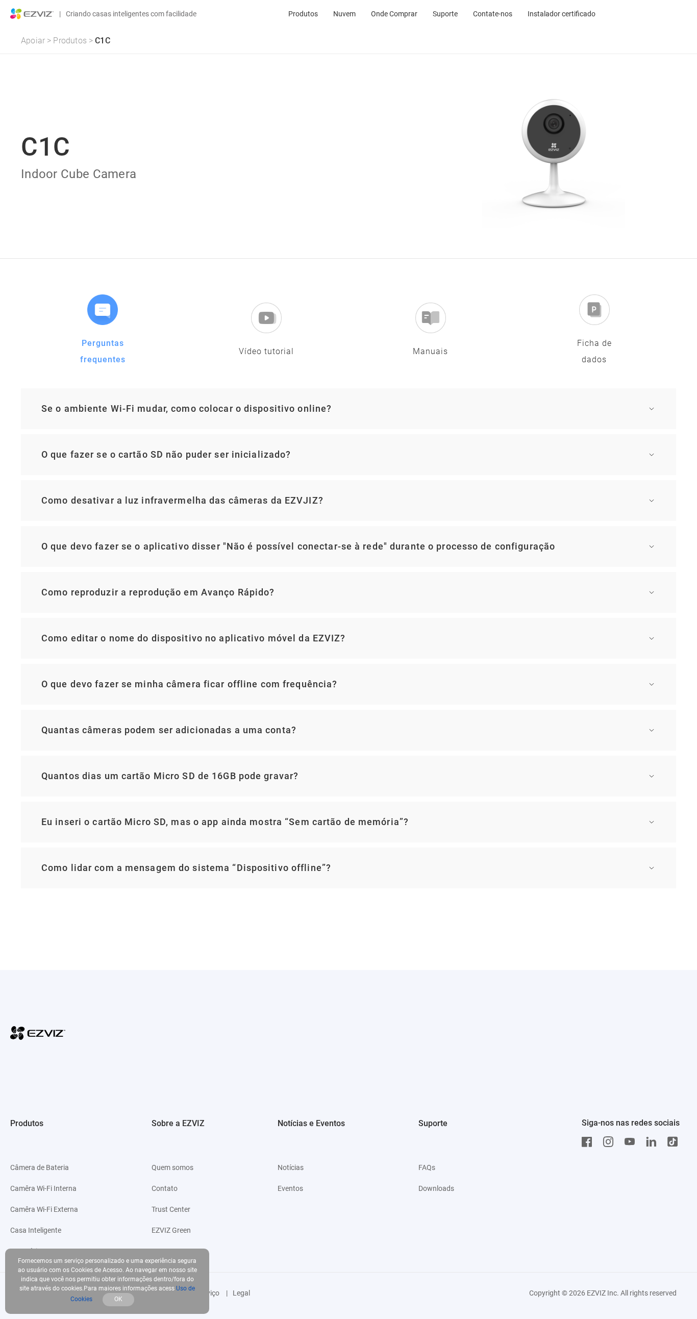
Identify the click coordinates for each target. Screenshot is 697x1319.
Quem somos (172, 1167)
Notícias (291, 1167)
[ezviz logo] (32, 13)
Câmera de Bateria (39, 1167)
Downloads (436, 1188)
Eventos (290, 1188)
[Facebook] (589, 1142)
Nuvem (344, 14)
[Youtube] (632, 1142)
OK (118, 1299)
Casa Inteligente (35, 1230)
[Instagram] (610, 1142)
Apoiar (33, 40)
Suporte (445, 14)
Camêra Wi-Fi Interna (43, 1188)
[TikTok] (675, 1142)
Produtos (303, 14)
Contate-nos (492, 14)
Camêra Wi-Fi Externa (44, 1209)
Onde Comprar (394, 14)
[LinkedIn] (653, 1142)
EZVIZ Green (171, 1230)
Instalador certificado (561, 14)
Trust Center (171, 1209)
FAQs (426, 1167)
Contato (165, 1188)
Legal (241, 1293)
